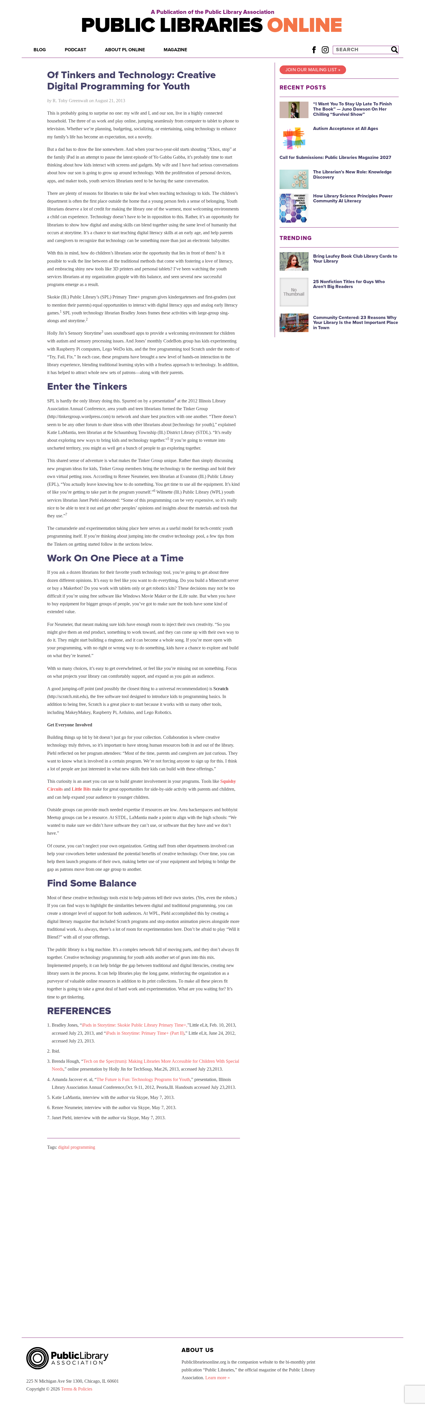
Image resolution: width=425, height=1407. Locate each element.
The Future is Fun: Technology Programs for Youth (143, 1079)
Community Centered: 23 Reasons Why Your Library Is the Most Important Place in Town (355, 323)
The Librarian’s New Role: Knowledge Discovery (352, 174)
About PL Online (125, 50)
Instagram (325, 49)
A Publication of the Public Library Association (212, 12)
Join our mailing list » (312, 70)
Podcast (75, 50)
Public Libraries (211, 25)
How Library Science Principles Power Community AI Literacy (353, 198)
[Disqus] (143, 1228)
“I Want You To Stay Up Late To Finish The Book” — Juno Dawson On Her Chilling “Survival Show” (352, 109)
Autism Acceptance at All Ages (345, 128)
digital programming (76, 1147)
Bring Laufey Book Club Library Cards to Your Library (355, 258)
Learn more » (217, 1377)
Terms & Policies (76, 1388)
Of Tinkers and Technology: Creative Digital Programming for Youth (131, 80)
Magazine (175, 50)
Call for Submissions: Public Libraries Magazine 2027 (335, 157)
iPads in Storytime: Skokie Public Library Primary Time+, (134, 1025)
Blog (40, 50)
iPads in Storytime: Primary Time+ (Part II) (145, 1033)
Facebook (313, 49)
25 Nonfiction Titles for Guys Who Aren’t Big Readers (349, 284)
